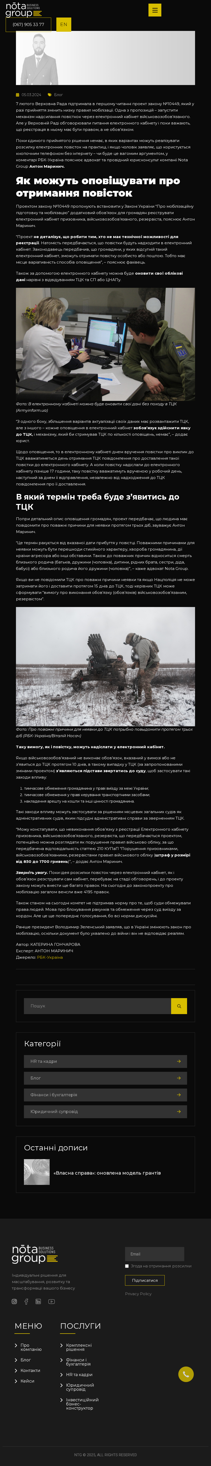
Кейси (27, 1381)
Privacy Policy (138, 1293)
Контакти (30, 1371)
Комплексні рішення (79, 1347)
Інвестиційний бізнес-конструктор (80, 1404)
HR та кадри (43, 1061)
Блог (58, 94)
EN (63, 24)
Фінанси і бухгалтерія (53, 1094)
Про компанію (31, 1347)
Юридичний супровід (54, 1111)
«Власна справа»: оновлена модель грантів (107, 1173)
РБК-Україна (50, 957)
